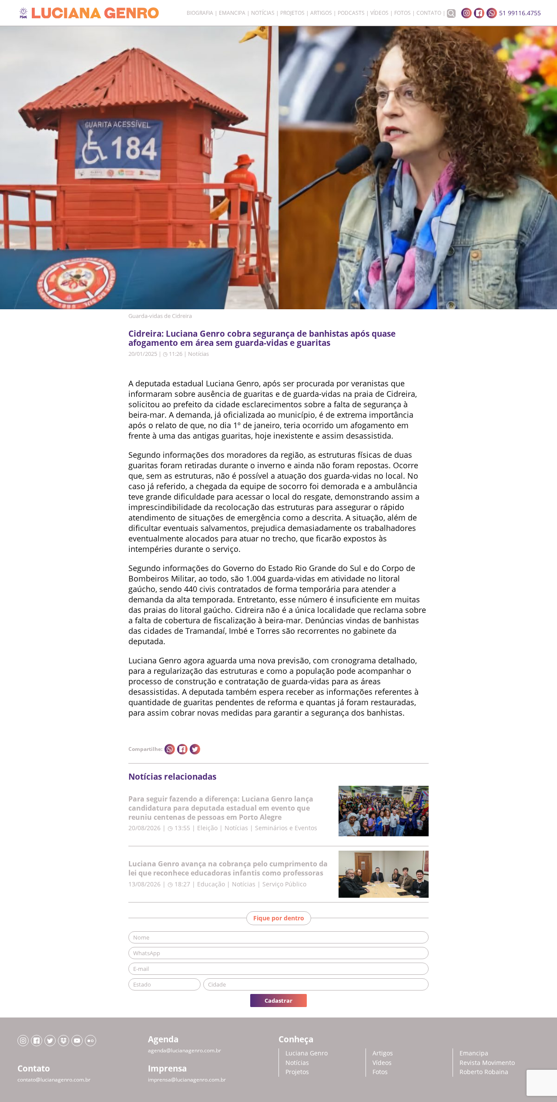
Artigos (321, 13)
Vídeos (379, 13)
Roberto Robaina (484, 1072)
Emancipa (232, 13)
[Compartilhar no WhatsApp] (169, 749)
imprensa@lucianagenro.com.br (187, 1079)
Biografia (200, 13)
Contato (428, 13)
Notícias (263, 13)
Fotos (402, 13)
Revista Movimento (487, 1062)
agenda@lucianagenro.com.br (184, 1050)
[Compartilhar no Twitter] (195, 749)
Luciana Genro (306, 1053)
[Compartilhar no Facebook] (182, 749)
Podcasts (351, 13)
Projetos (292, 13)
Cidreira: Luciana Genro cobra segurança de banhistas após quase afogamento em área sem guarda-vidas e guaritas (262, 338)
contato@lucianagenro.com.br (54, 1079)
